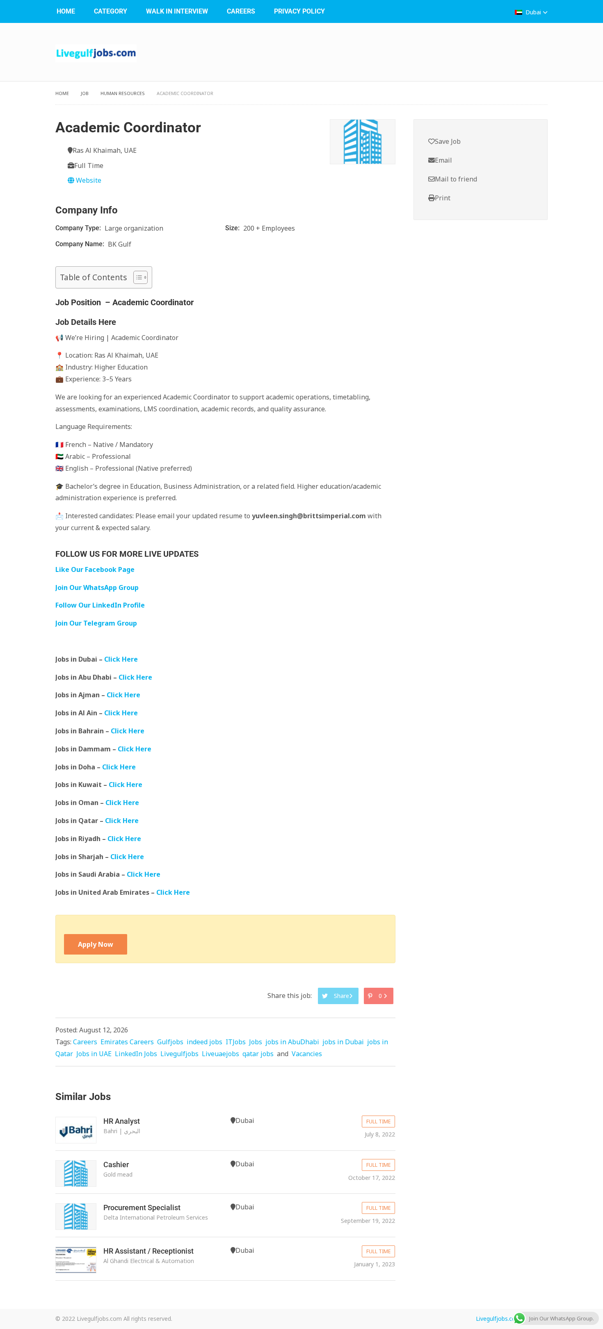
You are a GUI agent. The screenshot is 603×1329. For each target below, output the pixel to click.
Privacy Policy (299, 11)
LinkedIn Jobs (136, 1053)
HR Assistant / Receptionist (148, 1251)
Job (85, 93)
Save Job (448, 141)
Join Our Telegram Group (96, 623)
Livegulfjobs (179, 1053)
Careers (241, 11)
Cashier (116, 1164)
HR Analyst (121, 1121)
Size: (233, 228)
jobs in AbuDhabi (292, 1041)
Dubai (533, 12)
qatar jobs (258, 1053)
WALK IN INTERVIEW (177, 11)
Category (110, 11)
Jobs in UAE (94, 1053)
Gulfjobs (170, 1041)
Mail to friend (456, 179)
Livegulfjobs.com (498, 1318)
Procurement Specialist (141, 1207)
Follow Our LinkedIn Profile (100, 605)
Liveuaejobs (220, 1053)
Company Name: (80, 244)
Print (442, 197)
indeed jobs (204, 1041)
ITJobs (236, 1041)
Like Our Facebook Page (95, 569)
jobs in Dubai (343, 1041)
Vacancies (307, 1053)
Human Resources (122, 93)
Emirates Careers (127, 1041)
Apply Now (95, 944)
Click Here (121, 659)
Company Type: (79, 228)
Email (443, 160)
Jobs (255, 1041)
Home (66, 11)
